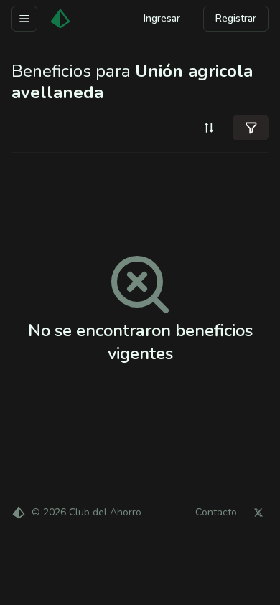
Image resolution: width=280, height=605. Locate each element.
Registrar (235, 18)
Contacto (216, 512)
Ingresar (162, 18)
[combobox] (209, 127)
